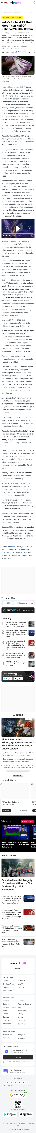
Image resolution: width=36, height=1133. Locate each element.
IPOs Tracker (7, 990)
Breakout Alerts (8, 984)
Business (24, 46)
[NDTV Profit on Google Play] (10, 1114)
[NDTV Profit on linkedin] (19, 1082)
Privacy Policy (22, 1123)
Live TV (21, 984)
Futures (5, 987)
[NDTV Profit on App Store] (25, 1114)
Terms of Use (13, 1123)
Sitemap (30, 1123)
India (20, 1007)
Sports (5, 1014)
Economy (6, 1004)
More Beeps (17, 775)
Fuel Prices (7, 1023)
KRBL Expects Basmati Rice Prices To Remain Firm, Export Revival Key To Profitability (15, 844)
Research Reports (24, 1004)
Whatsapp (21, 1038)
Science (6, 1017)
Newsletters (7, 1035)
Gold (25, 552)
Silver (4, 555)
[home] (12, 2)
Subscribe (6, 810)
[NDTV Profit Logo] (18, 963)
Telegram (21, 1035)
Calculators (22, 1024)
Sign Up (18, 1057)
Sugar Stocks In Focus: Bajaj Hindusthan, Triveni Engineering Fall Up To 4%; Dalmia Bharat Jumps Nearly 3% (11, 914)
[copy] (33, 52)
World (5, 1010)
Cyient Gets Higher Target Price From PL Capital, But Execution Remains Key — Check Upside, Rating (11, 899)
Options (21, 987)
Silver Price (22, 1020)
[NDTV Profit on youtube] (23, 1082)
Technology (22, 1010)
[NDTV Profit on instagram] (15, 1082)
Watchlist (21, 981)
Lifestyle (21, 1014)
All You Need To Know (10, 802)
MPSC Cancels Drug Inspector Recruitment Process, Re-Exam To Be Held (11, 943)
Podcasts (6, 1038)
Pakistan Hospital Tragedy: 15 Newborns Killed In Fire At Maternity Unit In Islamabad (17, 885)
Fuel (20, 552)
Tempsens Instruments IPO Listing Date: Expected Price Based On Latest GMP (12, 929)
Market (4, 549)
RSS (18, 1125)
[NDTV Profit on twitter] (11, 1082)
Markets (6, 1001)
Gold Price (6, 1020)
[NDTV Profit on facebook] (7, 1082)
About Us (5, 1123)
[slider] (18, 233)
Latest (17, 555)
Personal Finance (9, 1007)
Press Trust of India (13, 46)
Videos (20, 1017)
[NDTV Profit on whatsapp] (27, 1082)
